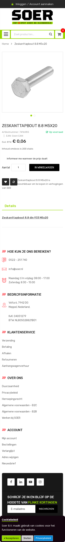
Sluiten (27, 538)
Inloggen (21, 4)
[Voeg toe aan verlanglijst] (5, 181)
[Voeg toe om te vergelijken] (13, 181)
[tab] (32, 205)
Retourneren (9, 359)
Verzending (8, 340)
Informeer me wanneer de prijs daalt (27, 158)
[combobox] (29, 34)
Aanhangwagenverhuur (15, 365)
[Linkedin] (20, 482)
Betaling (7, 346)
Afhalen (6, 353)
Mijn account (9, 438)
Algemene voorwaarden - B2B (19, 411)
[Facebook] (11, 482)
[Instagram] (40, 482)
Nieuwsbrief (9, 463)
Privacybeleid (43, 538)
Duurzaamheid (10, 386)
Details (8, 205)
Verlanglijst (8, 450)
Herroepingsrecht (12, 399)
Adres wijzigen (10, 457)
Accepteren (12, 538)
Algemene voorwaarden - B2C (19, 405)
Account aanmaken (41, 4)
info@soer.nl (16, 269)
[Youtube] (30, 482)
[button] (30, 115)
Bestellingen (9, 444)
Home (5, 43)
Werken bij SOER (11, 417)
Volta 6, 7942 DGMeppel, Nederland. (19, 304)
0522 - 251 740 (18, 259)
